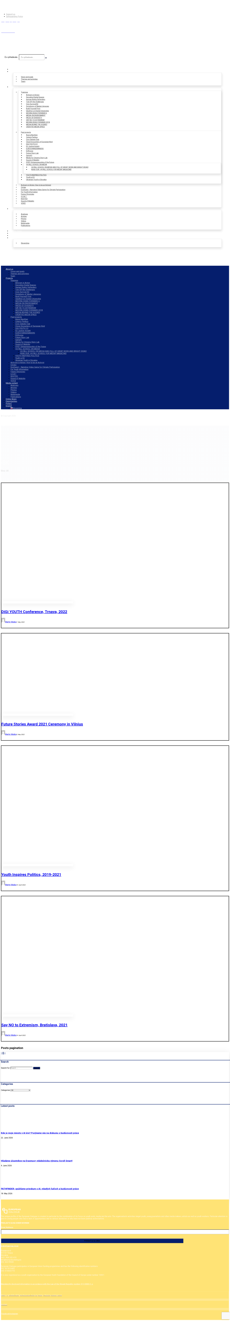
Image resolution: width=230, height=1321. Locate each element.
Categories (5, 1090)
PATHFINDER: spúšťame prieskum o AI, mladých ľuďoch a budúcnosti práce (40, 1188)
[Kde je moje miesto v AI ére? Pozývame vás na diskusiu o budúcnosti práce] (10, 1128)
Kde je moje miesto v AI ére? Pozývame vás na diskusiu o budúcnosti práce (40, 1133)
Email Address (7, 1227)
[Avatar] (3, 622)
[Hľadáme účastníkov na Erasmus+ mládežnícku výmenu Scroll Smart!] (10, 1156)
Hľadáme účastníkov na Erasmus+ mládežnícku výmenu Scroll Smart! (36, 1161)
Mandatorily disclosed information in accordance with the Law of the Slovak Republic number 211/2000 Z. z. (47, 1284)
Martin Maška (10, 622)
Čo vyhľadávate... (11, 57)
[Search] (46, 57)
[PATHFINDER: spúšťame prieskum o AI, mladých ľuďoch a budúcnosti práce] (10, 1184)
